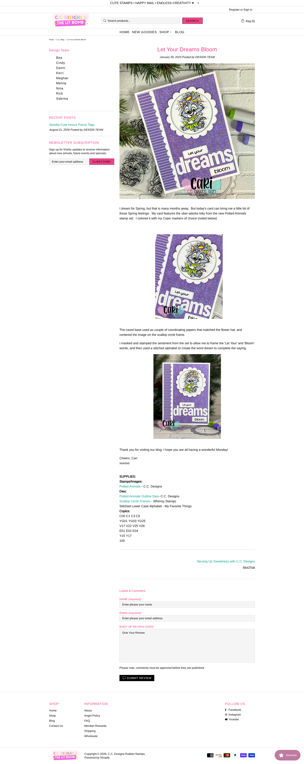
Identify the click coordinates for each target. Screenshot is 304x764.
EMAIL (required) (130, 612)
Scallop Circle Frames (134, 501)
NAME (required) (130, 599)
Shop (52, 715)
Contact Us (56, 725)
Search (192, 20)
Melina (61, 83)
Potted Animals (130, 486)
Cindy (60, 63)
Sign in (247, 9)
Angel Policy (92, 715)
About (88, 710)
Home (51, 40)
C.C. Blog (60, 40)
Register (234, 9)
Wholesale (91, 736)
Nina (59, 88)
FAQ (87, 720)
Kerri (60, 73)
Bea (59, 57)
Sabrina (62, 98)
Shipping (90, 730)
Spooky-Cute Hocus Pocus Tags (71, 124)
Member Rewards (95, 725)
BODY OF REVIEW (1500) (136, 626)
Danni (60, 68)
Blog (52, 720)
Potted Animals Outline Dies (139, 496)
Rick (59, 93)
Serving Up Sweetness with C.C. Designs (226, 561)
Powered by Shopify (97, 757)
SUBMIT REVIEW (139, 678)
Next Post (249, 567)
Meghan (62, 78)
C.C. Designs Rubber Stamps (71, 20)
